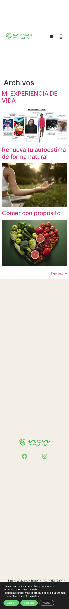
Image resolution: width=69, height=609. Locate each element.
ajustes (34, 596)
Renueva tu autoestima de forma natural (34, 153)
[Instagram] (61, 36)
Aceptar (11, 602)
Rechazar (29, 602)
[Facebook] (24, 456)
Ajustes (46, 602)
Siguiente (59, 273)
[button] (51, 37)
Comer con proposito (31, 213)
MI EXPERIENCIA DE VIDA (30, 97)
